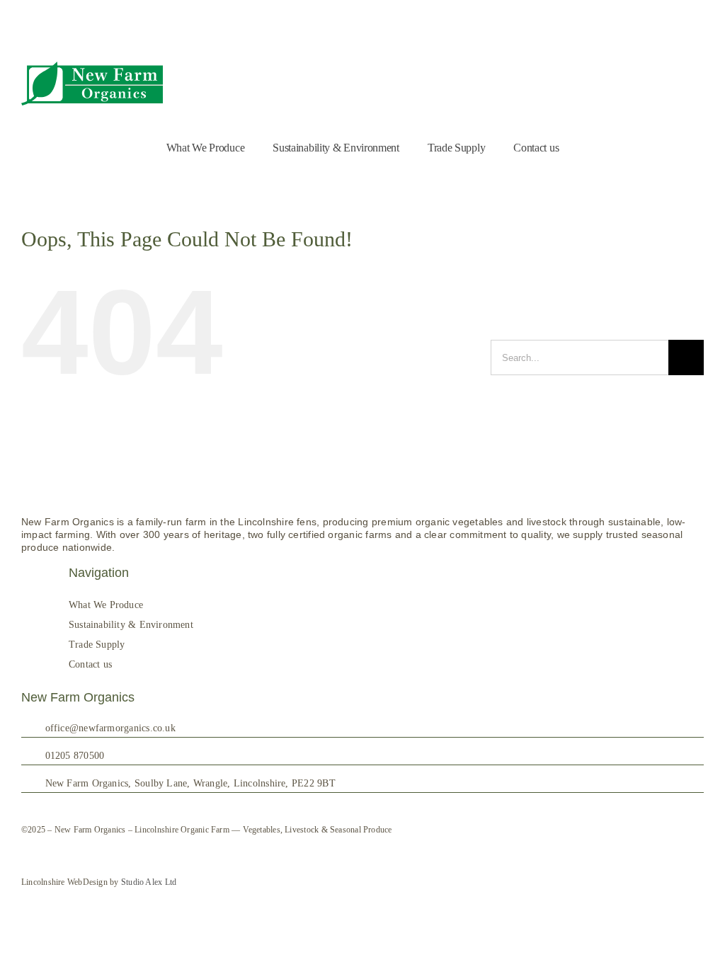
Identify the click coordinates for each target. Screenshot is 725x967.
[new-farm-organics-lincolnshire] (92, 61)
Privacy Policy (678, 42)
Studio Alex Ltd (148, 882)
